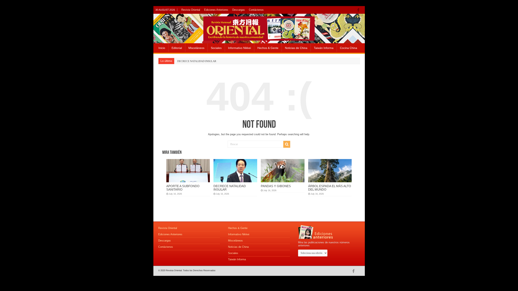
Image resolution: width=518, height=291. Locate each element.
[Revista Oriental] (259, 28)
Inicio (161, 48)
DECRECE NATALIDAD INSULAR (196, 61)
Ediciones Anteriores (216, 9)
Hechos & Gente (267, 48)
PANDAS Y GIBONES (276, 186)
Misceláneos (196, 48)
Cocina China (348, 48)
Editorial (177, 48)
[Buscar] (286, 144)
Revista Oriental (190, 9)
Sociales (216, 48)
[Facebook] (359, 10)
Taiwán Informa (323, 48)
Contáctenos (256, 9)
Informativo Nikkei (239, 48)
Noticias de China (296, 48)
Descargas (238, 9)
